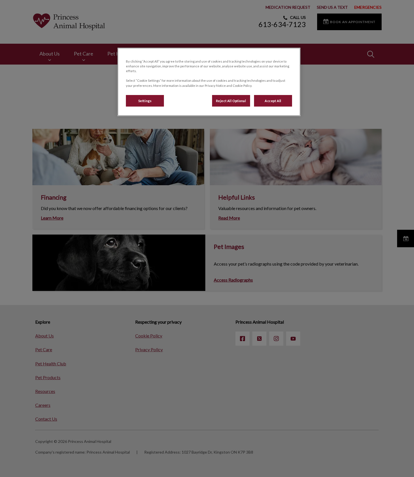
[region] (209, 82)
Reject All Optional (231, 101)
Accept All (273, 101)
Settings (145, 101)
